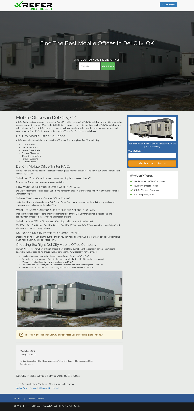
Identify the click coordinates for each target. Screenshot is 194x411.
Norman (33, 388)
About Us (18, 398)
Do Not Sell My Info (70, 406)
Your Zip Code (135, 151)
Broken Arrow (22, 388)
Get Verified (169, 4)
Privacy (37, 406)
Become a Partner (36, 398)
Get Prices (107, 66)
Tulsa (55, 388)
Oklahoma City (45, 388)
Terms (46, 406)
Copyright (55, 406)
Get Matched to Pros (151, 163)
